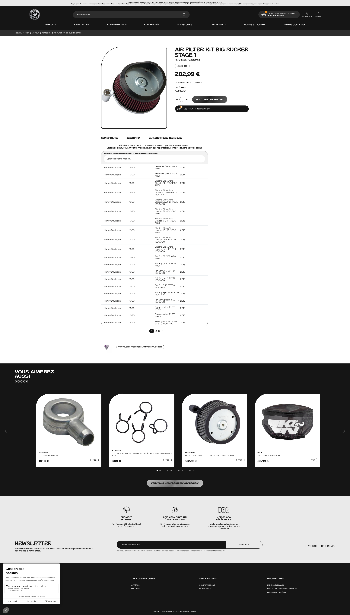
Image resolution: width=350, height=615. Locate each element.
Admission (181, 91)
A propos (135, 585)
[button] (50, 27)
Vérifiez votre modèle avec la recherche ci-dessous (131, 154)
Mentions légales (275, 585)
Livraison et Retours (276, 592)
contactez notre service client (186, 148)
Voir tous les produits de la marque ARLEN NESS (140, 347)
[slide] (154, 470)
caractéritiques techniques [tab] (165, 138)
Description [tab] (133, 138)
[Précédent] (5, 431)
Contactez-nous (207, 585)
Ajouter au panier (209, 99)
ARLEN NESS (182, 66)
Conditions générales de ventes (282, 588)
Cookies (193, 611)
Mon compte (205, 588)
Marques (135, 588)
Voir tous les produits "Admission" (175, 483)
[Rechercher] (184, 14)
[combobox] (154, 158)
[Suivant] (344, 431)
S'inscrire (244, 545)
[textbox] (154, 158)
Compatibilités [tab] (109, 138)
